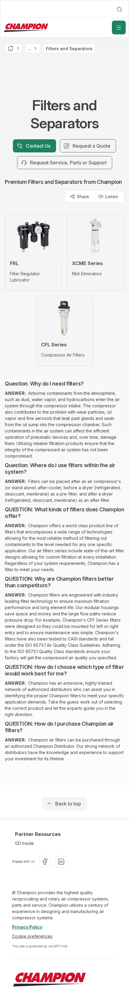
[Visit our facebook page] (45, 861)
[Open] (119, 27)
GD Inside (24, 843)
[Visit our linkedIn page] (61, 861)
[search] (119, 9)
